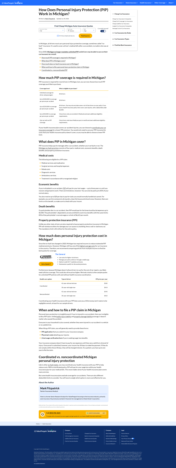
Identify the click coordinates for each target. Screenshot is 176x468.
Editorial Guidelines (110, 436)
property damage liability (83, 317)
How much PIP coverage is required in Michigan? (59, 58)
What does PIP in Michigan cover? (54, 61)
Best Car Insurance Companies (92, 436)
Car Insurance (117, 3)
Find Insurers (85, 36)
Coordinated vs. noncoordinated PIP (54, 70)
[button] (50, 19)
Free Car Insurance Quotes (71, 441)
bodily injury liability (63, 317)
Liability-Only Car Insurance (71, 438)
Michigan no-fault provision (49, 148)
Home (38, 424)
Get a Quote (45, 264)
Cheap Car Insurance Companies (121, 19)
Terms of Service (125, 433)
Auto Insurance (46, 424)
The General (60, 254)
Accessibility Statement (39, 463)
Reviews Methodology (111, 438)
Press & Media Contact (111, 441)
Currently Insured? (103, 28)
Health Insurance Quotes (91, 438)
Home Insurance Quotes (90, 441)
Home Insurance (131, 3)
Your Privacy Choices (126, 438)
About (171, 3)
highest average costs (87, 246)
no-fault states (53, 365)
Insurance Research (110, 443)
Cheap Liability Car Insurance (120, 23)
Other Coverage (159, 3)
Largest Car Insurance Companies (122, 26)
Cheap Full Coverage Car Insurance (122, 21)
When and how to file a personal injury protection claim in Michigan (65, 67)
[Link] (46, 261)
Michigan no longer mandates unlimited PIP (62, 52)
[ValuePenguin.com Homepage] (12, 3)
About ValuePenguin (111, 433)
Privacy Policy (124, 436)
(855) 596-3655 (55, 413)
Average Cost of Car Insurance (121, 28)
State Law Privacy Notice (127, 441)
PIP (64, 188)
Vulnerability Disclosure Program (129, 443)
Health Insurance (145, 3)
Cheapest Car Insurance (90, 433)
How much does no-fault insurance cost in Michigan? (60, 64)
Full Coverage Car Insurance (71, 436)
